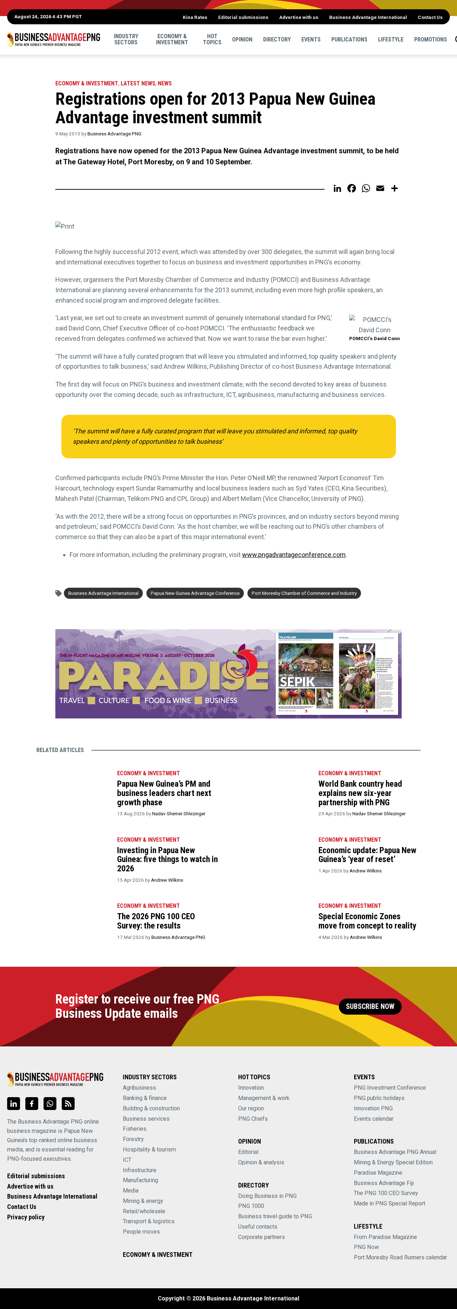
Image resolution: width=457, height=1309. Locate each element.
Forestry (133, 1139)
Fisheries (134, 1128)
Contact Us (430, 17)
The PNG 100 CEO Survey (386, 1193)
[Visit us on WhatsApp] (50, 1103)
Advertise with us (298, 17)
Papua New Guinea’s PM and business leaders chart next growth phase (164, 793)
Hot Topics (212, 39)
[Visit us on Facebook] (31, 1103)
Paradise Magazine (378, 1172)
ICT (127, 1159)
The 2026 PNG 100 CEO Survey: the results (156, 921)
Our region (251, 1108)
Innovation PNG (373, 1108)
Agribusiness (139, 1087)
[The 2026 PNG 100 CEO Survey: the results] (72, 922)
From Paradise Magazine (385, 1237)
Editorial (248, 1152)
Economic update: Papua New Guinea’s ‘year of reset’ (367, 855)
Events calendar (373, 1118)
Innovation (251, 1087)
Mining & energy (143, 1201)
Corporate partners (261, 1237)
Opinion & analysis (261, 1162)
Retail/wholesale (144, 1211)
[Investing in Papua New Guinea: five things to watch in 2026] (72, 856)
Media (131, 1190)
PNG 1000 (251, 1206)
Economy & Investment (172, 39)
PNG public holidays (379, 1098)
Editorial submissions (243, 17)
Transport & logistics (149, 1221)
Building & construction (151, 1108)
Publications (349, 39)
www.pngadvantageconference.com (294, 554)
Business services (146, 1118)
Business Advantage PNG (114, 133)
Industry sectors (126, 39)
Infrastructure (139, 1170)
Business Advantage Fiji (384, 1183)
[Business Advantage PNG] (53, 39)
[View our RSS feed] (68, 1103)
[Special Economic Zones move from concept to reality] (274, 922)
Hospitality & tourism (149, 1149)
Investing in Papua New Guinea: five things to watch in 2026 (167, 859)
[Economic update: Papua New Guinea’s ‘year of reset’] (274, 856)
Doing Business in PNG (267, 1196)
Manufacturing (140, 1180)
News (165, 83)
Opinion (242, 39)
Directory (277, 39)
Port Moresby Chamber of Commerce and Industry (304, 593)
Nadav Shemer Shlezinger (178, 813)
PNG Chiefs (253, 1118)
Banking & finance (145, 1098)
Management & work (264, 1098)
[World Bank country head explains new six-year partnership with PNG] (274, 789)
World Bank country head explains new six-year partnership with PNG (360, 793)
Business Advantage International (368, 17)
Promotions (430, 39)
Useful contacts (257, 1226)
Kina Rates (195, 17)
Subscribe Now (370, 1006)
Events (311, 39)
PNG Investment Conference (390, 1087)
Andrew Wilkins (167, 880)
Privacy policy (26, 1217)
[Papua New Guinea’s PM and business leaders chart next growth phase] (72, 789)
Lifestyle (390, 39)
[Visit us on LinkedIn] (13, 1103)
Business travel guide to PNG (275, 1216)
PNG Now (366, 1247)
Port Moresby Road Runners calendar (400, 1257)
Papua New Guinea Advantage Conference (195, 593)
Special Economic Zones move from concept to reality (367, 921)
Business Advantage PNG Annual (395, 1152)
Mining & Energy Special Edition (393, 1162)
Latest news (138, 83)
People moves (141, 1231)
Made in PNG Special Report (389, 1203)
